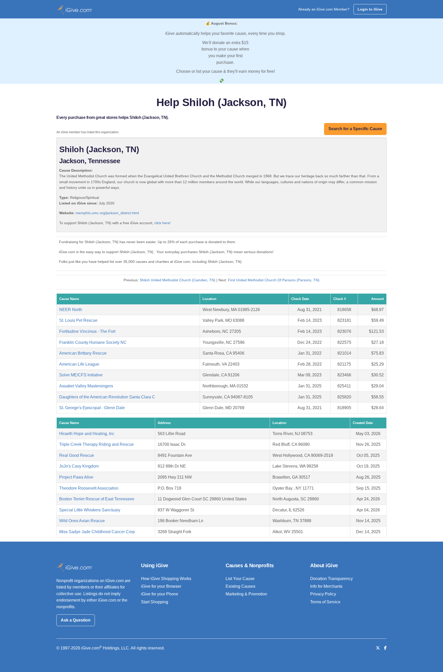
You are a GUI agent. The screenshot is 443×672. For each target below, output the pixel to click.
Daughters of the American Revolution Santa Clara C (107, 397)
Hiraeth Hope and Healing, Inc (86, 433)
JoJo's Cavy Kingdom (79, 466)
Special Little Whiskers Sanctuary (89, 510)
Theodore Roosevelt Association (88, 488)
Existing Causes (240, 586)
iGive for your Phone (159, 594)
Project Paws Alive (76, 477)
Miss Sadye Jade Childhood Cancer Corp (97, 532)
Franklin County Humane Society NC (93, 342)
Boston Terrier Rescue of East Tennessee (96, 499)
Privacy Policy (323, 594)
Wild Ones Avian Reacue (82, 521)
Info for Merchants (326, 586)
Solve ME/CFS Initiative (81, 375)
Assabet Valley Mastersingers (86, 386)
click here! (162, 223)
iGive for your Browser (161, 586)
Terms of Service (325, 602)
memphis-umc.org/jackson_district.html (107, 213)
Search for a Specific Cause (355, 129)
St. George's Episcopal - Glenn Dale (92, 408)
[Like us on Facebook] (385, 648)
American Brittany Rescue (83, 353)
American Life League (79, 364)
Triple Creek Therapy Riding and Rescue (96, 444)
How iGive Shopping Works (166, 578)
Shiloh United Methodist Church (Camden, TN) (177, 280)
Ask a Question (75, 620)
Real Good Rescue (76, 455)
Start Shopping (154, 602)
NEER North (70, 309)
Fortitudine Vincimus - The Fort (87, 331)
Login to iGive (370, 9)
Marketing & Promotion (246, 594)
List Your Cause (240, 578)
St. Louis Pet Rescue (78, 320)
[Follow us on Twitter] (378, 648)
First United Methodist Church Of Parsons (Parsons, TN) (273, 280)
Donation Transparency (331, 578)
